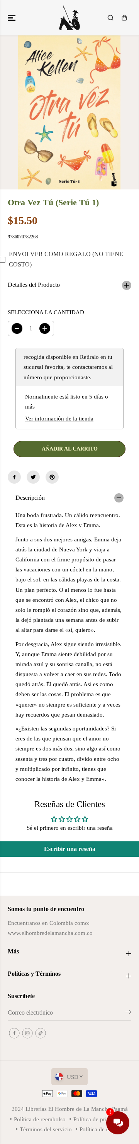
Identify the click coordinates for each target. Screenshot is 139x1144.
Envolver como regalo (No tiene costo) (66, 259)
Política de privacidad (99, 1119)
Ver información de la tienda (59, 418)
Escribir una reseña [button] (69, 849)
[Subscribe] (128, 1013)
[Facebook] (14, 477)
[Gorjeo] (33, 477)
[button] (12, 17)
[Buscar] (110, 18)
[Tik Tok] (40, 1033)
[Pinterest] (52, 477)
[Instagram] (27, 1033)
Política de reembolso (40, 1119)
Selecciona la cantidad (46, 312)
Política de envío (100, 1129)
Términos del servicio (46, 1129)
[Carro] (124, 18)
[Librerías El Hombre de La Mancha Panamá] (69, 17)
